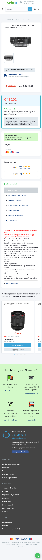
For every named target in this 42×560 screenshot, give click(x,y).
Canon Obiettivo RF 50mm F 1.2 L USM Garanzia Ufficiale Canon (16, 304)
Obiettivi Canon (26, 19)
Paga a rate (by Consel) (10, 495)
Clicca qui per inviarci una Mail (24, 448)
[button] (9, 58)
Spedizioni (5, 498)
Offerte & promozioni (9, 478)
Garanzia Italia (11, 109)
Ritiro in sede (6, 502)
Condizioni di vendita (9, 488)
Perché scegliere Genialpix (11, 464)
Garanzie (5, 512)
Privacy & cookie (8, 505)
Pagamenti (6, 491)
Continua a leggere (12, 283)
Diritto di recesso (8, 508)
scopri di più (31, 420)
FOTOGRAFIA (10, 19)
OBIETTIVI (18, 19)
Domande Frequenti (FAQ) (17, 195)
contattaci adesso (10, 420)
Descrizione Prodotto (15, 190)
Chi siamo (5, 468)
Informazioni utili (11, 184)
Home (2, 19)
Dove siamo (6, 471)
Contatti (5, 526)
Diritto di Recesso (14, 210)
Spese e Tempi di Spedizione (18, 205)
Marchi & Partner (8, 474)
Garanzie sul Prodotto (15, 216)
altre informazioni (10, 391)
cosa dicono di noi (31, 394)
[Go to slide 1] (14, 354)
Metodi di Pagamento (15, 200)
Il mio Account (7, 522)
